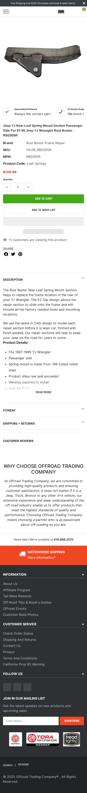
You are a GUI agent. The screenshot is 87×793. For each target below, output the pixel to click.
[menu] (6, 11)
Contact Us (11, 646)
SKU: (7, 150)
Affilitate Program (16, 590)
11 (10, 240)
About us (10, 584)
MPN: (7, 157)
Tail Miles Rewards (17, 596)
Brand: (8, 143)
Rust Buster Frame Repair (45, 143)
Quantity (8, 179)
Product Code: (14, 163)
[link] (7, 687)
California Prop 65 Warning (24, 664)
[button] (43, 221)
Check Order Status (18, 633)
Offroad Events (14, 609)
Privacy (8, 652)
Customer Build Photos (20, 615)
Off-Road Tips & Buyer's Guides (27, 602)
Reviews (23, 764)
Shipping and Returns (19, 640)
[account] (71, 11)
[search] (16, 11)
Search (8, 765)
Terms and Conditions (20, 658)
